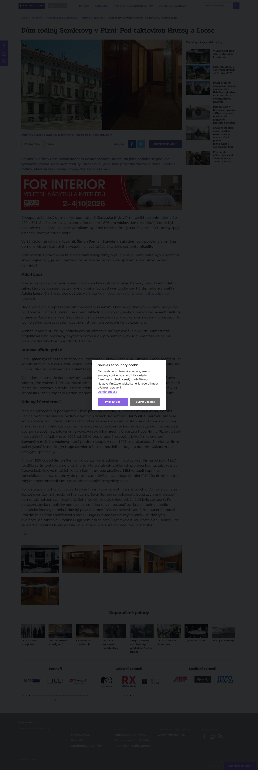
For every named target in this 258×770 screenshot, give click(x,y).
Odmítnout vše (107, 391)
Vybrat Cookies (145, 401)
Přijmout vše (112, 401)
